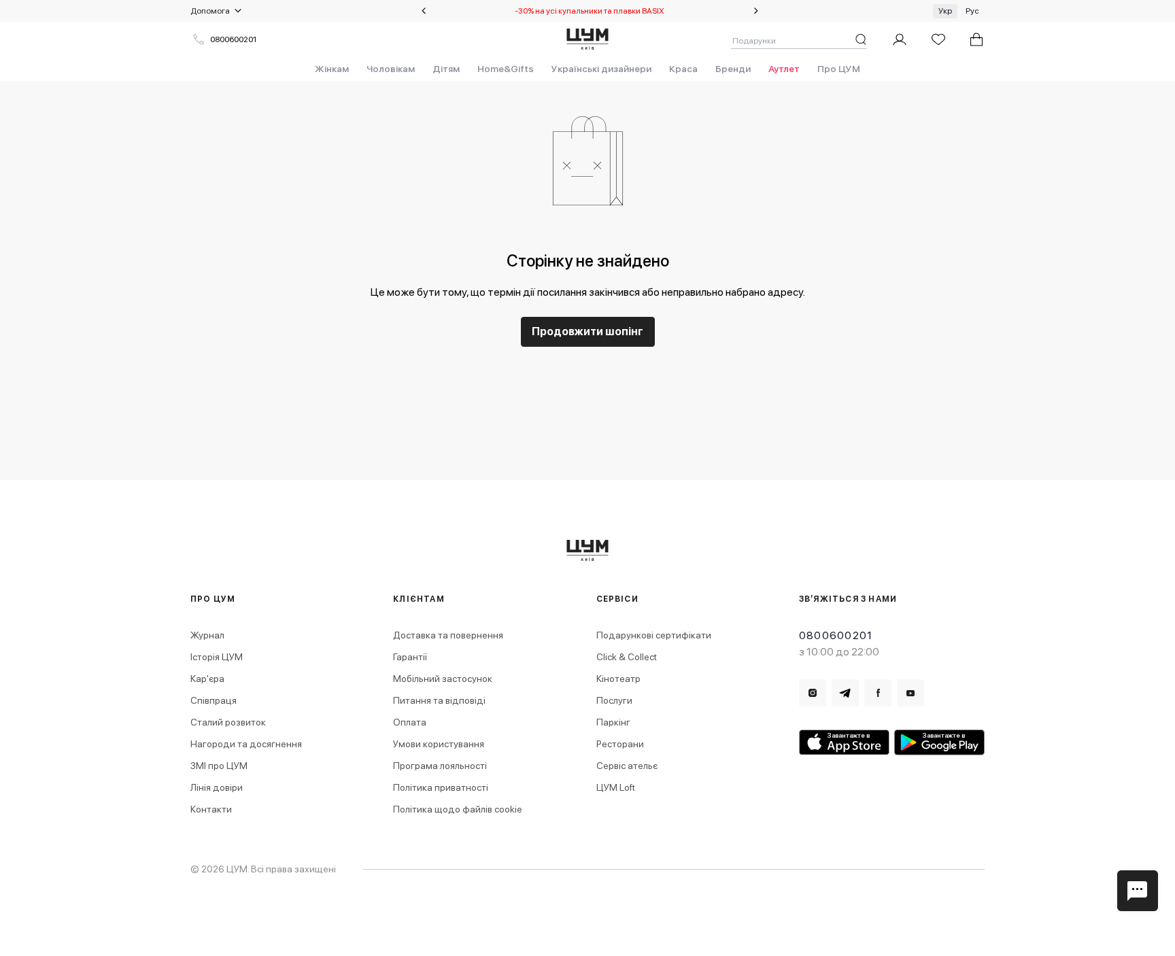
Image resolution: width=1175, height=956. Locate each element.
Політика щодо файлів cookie (457, 809)
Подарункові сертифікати (653, 635)
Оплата (409, 722)
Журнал (207, 635)
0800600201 (233, 39)
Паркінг (613, 722)
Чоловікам (391, 68)
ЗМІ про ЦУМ (219, 765)
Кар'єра (207, 678)
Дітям (446, 68)
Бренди (733, 68)
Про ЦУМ (838, 68)
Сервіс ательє (627, 765)
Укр (945, 11)
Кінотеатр (618, 678)
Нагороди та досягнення (246, 743)
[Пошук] (861, 39)
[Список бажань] (938, 39)
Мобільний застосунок (442, 678)
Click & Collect (626, 656)
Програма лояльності (440, 765)
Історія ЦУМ (216, 656)
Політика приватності (440, 787)
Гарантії (410, 656)
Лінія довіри (216, 787)
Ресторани (620, 743)
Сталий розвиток (228, 722)
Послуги (614, 700)
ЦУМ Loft (615, 787)
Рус (972, 11)
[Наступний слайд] (756, 11)
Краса (683, 68)
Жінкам (332, 68)
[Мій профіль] (899, 39)
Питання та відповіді (439, 700)
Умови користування (438, 743)
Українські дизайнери (601, 68)
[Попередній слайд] (423, 11)
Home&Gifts (505, 68)
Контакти (211, 809)
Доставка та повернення (448, 635)
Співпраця (213, 700)
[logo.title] (588, 550)
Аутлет (784, 68)
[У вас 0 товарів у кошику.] (976, 39)
